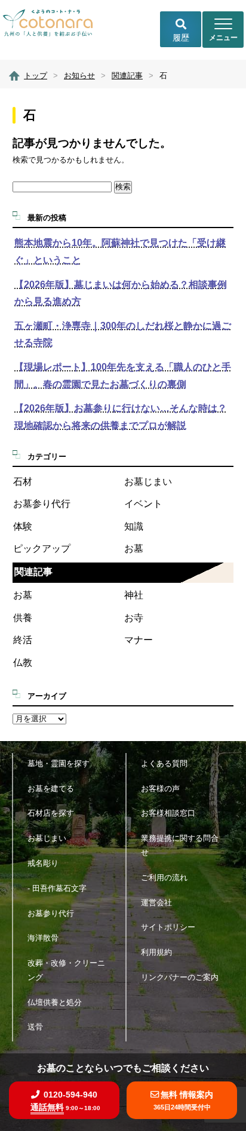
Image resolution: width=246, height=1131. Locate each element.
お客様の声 (160, 788)
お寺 (133, 618)
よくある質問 (164, 763)
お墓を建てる (50, 788)
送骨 (35, 1026)
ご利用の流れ (164, 877)
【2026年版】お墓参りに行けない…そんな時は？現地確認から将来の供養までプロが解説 (120, 417)
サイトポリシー (168, 927)
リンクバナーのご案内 (180, 977)
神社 (133, 595)
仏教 (22, 662)
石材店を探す (50, 813)
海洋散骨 (43, 937)
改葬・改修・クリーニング (66, 970)
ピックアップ (41, 548)
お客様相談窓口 (168, 813)
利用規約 (156, 952)
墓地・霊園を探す (58, 763)
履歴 (181, 37)
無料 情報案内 (183, 1100)
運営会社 (156, 902)
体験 (22, 526)
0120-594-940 (65, 1101)
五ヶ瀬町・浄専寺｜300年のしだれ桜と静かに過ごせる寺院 (122, 334)
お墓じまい (148, 482)
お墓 (133, 548)
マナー (138, 640)
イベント (143, 504)
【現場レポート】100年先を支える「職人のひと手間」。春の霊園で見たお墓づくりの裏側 (122, 375)
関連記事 (33, 572)
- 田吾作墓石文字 (57, 888)
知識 (133, 526)
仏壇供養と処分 (54, 1002)
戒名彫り (43, 863)
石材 (22, 482)
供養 (22, 618)
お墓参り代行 (41, 504)
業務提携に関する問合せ (180, 845)
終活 (22, 640)
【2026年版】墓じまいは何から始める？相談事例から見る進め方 (120, 293)
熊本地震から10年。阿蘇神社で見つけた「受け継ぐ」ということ (120, 251)
